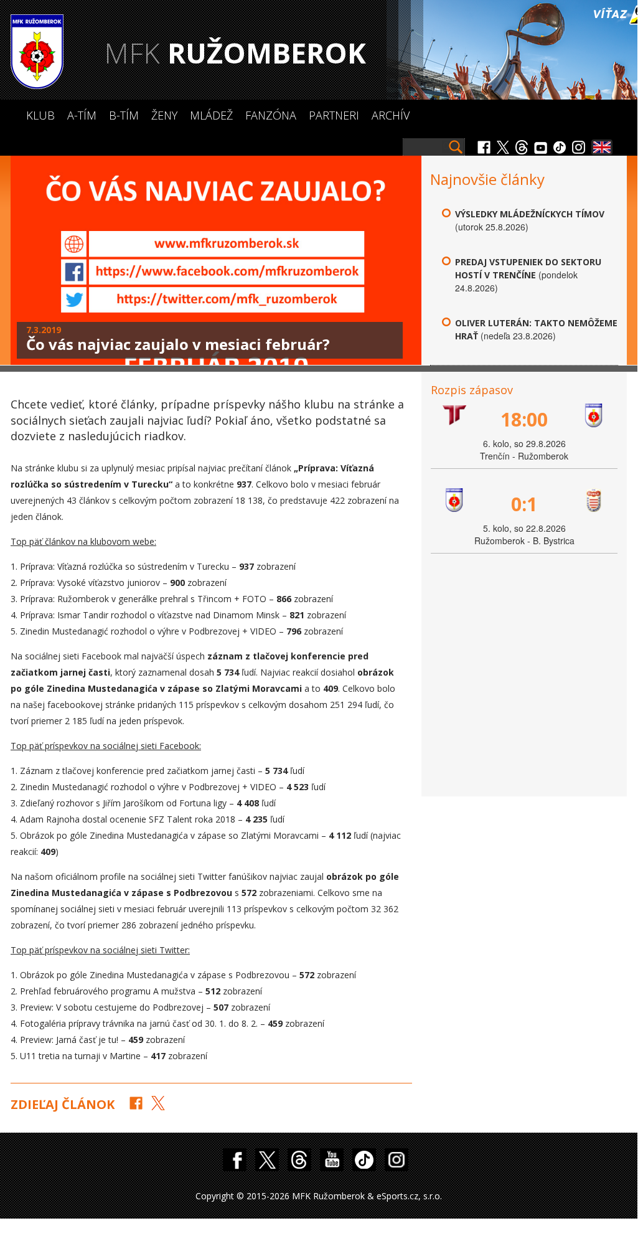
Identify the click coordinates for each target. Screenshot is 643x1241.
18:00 (524, 419)
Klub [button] (40, 115)
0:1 (524, 504)
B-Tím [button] (124, 115)
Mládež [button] (211, 115)
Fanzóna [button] (270, 115)
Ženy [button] (164, 115)
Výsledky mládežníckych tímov (529, 214)
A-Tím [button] (81, 115)
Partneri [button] (334, 115)
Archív (391, 115)
